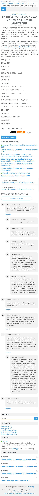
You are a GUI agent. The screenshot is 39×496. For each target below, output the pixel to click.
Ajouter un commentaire (16, 198)
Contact (10, 492)
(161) (6, 427)
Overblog (31, 487)
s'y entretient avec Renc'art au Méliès (18, 47)
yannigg (15, 449)
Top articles (32, 490)
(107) (6, 429)
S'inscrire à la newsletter (8, 137)
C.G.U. (27, 492)
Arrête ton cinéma (19, 14)
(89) (9, 430)
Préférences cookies (29, 493)
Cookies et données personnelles (13, 493)
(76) (9, 432)
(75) (9, 434)
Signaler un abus (19, 492)
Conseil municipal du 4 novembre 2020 (15, 481)
